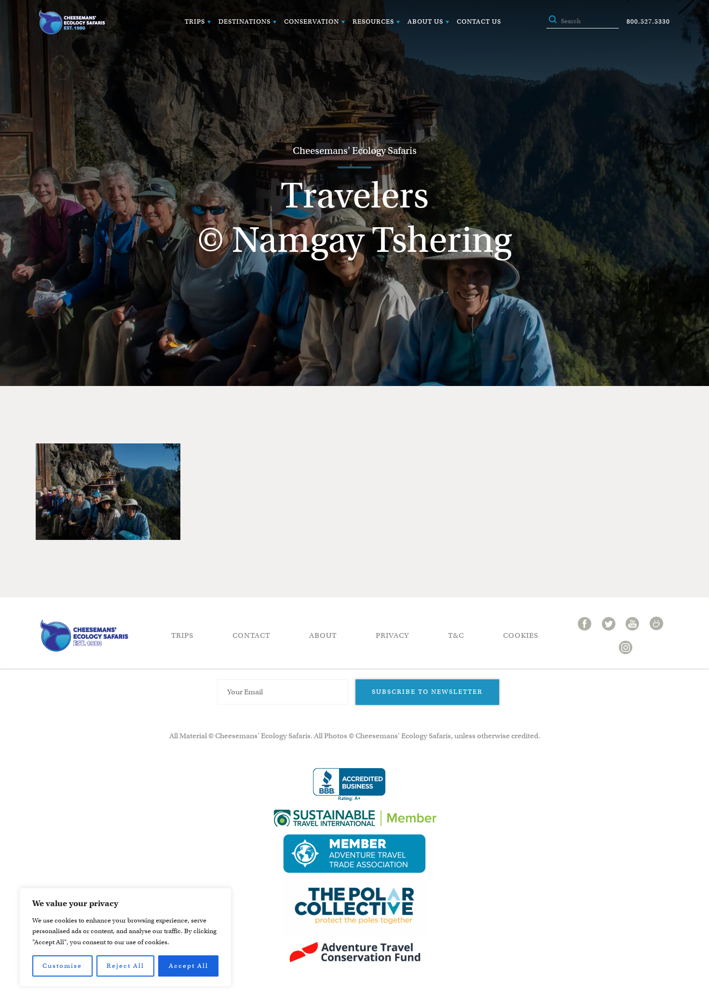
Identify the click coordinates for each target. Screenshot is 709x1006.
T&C (456, 635)
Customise (62, 966)
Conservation (311, 21)
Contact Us (479, 21)
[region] (125, 937)
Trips (195, 21)
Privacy (392, 635)
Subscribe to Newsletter (427, 692)
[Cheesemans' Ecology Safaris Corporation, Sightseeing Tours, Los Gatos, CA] (349, 784)
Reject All (125, 966)
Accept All (188, 966)
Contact (251, 635)
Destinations (244, 21)
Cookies (520, 635)
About (323, 635)
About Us (425, 21)
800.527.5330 (648, 21)
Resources (373, 21)
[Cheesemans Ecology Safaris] (72, 22)
